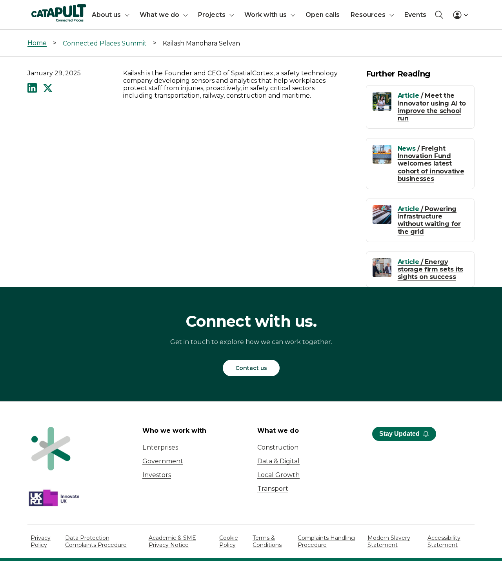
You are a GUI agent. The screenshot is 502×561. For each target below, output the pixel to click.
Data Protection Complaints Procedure (96, 541)
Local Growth (278, 475)
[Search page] (439, 14)
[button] (32, 88)
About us (106, 14)
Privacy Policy (41, 541)
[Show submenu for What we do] (185, 14)
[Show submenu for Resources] (392, 14)
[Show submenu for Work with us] (293, 14)
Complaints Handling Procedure (326, 541)
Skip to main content (38, 9)
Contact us (251, 368)
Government (162, 461)
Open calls (323, 14)
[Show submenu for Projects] (231, 14)
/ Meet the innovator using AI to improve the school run (432, 107)
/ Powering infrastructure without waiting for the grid (429, 220)
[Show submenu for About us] (127, 14)
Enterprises (160, 447)
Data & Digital (278, 461)
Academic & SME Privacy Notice (172, 541)
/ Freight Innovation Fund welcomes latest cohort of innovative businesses (431, 163)
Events (415, 14)
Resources (368, 14)
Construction (277, 447)
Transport (272, 488)
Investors (156, 475)
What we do (159, 14)
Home (37, 43)
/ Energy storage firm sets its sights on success (430, 269)
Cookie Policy (228, 541)
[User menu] (460, 15)
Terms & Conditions (267, 541)
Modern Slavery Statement (388, 541)
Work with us (265, 14)
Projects (212, 14)
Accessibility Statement (443, 541)
